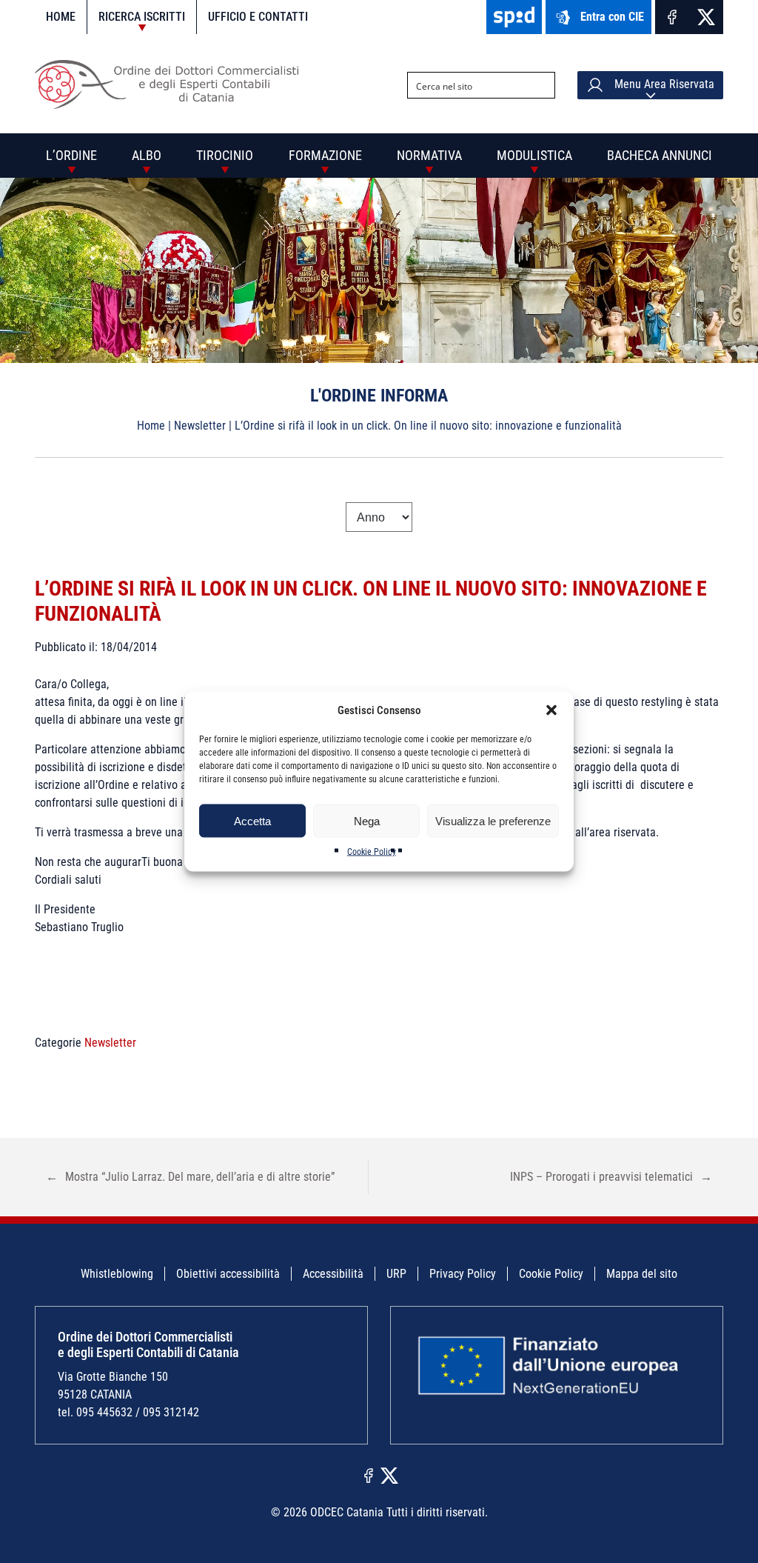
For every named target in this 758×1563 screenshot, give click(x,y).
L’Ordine (71, 155)
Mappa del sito (641, 1274)
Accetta (252, 820)
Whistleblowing (117, 1274)
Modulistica (534, 155)
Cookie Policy (371, 852)
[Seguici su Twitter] (706, 17)
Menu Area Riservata (662, 85)
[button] (551, 710)
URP (396, 1274)
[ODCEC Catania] (172, 105)
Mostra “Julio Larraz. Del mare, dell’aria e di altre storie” (190, 1177)
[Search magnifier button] (541, 85)
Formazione (325, 155)
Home (61, 17)
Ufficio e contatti (258, 17)
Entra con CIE (612, 17)
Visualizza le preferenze (493, 820)
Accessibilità (333, 1274)
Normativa (429, 155)
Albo (146, 155)
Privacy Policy (462, 1274)
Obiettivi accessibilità (228, 1274)
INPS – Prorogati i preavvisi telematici (611, 1177)
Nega (367, 820)
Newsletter (200, 426)
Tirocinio (224, 155)
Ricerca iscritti (141, 17)
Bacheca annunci (659, 155)
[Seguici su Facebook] (672, 17)
